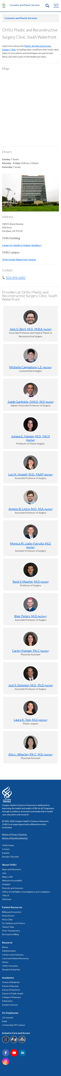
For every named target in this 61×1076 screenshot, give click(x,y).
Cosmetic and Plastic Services (24, 5)
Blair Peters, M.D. (30, 616)
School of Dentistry (11, 990)
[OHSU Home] (4, 5)
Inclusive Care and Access (16, 1033)
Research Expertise (11, 969)
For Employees (10, 1012)
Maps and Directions (11, 869)
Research (7, 942)
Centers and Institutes (13, 954)
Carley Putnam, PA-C (30, 650)
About (5, 947)
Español (5, 853)
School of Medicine (11, 982)
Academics (8, 977)
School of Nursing (10, 986)
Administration (9, 951)
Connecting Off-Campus (13, 1025)
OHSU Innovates (10, 965)
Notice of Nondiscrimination (15, 838)
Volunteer (6, 899)
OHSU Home (8, 845)
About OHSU (9, 864)
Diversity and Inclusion (12, 888)
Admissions (7, 1001)
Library (5, 962)
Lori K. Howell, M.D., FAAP (30, 474)
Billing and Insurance (11, 912)
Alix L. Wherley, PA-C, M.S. (30, 754)
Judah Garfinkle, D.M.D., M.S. (31, 401)
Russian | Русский (10, 856)
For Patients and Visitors (13, 923)
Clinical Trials (8, 927)
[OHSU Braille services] (6, 1042)
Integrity (6, 884)
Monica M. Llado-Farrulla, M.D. (30, 545)
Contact (6, 849)
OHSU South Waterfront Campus (19, 259)
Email (4, 1021)
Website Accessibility (12, 880)
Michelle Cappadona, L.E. (30, 367)
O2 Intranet (7, 1017)
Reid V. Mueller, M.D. (31, 581)
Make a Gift (7, 877)
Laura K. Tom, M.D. (30, 719)
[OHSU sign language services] (14, 1042)
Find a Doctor (8, 915)
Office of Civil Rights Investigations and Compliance (26, 891)
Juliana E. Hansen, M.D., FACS (30, 437)
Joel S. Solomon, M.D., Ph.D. (30, 685)
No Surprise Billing (10, 934)
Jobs (4, 873)
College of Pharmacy (11, 997)
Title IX (5, 895)
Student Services (10, 1004)
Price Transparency (11, 930)
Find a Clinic (7, 919)
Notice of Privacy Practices (14, 834)
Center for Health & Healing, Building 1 (22, 245)
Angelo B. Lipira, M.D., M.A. (31, 509)
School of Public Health (12, 993)
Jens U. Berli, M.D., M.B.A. (31, 329)
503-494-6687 (16, 277)
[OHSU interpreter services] (22, 1042)
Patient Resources (12, 907)
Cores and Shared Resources (15, 958)
